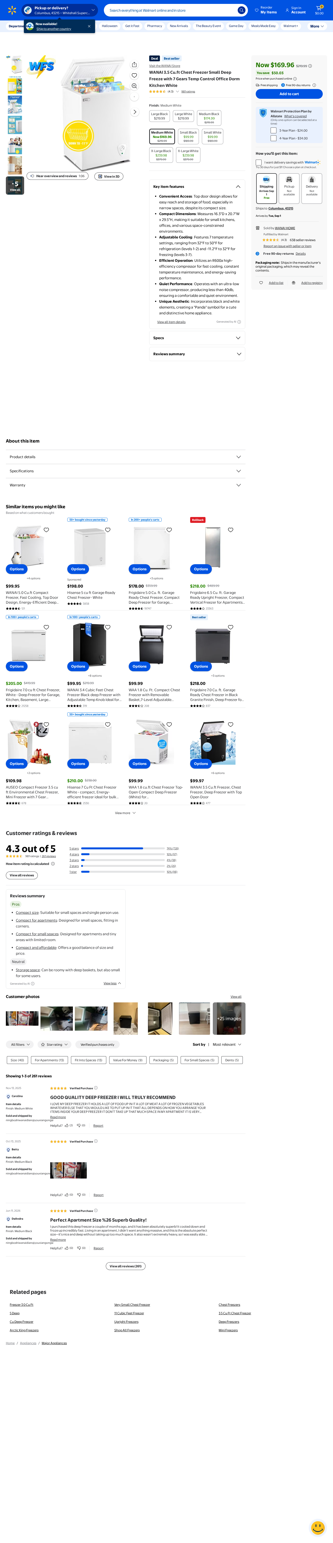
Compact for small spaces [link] (37, 934)
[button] (266, 10)
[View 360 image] (134, 96)
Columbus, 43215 (280, 208)
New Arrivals (179, 26)
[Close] (90, 26)
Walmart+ (291, 26)
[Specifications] (239, 471)
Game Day (236, 26)
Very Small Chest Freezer (132, 1305)
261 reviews (49, 856)
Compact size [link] (27, 912)
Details (301, 253)
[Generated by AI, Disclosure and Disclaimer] (239, 322)
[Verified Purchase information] (96, 1088)
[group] (172, 91)
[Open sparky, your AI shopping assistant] (318, 1528)
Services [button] (49, 26)
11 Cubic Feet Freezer (129, 1313)
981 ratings (188, 91)
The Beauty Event (208, 26)
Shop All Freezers (127, 1330)
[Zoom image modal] (134, 86)
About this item (22, 441)
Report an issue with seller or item (288, 246)
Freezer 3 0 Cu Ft (21, 1305)
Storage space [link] (28, 970)
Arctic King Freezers (24, 1330)
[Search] (241, 10)
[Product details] (239, 457)
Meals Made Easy (263, 26)
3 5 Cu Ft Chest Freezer (235, 1313)
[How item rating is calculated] (53, 864)
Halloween (110, 26)
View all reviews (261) (126, 1266)
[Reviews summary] (177, 91)
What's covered (295, 116)
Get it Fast (132, 26)
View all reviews (22, 875)
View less (110, 983)
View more (122, 813)
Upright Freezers (126, 1322)
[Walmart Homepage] (12, 10)
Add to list (276, 283)
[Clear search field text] (230, 10)
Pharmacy (154, 26)
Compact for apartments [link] (36, 920)
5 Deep (15, 1313)
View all (236, 996)
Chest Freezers (229, 1305)
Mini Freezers (228, 1330)
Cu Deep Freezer (21, 1322)
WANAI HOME (285, 228)
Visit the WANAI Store (164, 66)
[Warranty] (239, 485)
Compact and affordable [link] (36, 947)
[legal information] (295, 79)
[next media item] (134, 112)
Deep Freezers (229, 1322)
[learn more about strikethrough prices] (310, 66)
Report (98, 1125)
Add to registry (312, 283)
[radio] (159, 116)
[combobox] (176, 10)
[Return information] (313, 85)
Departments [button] (19, 26)
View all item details (171, 322)
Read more (58, 1117)
